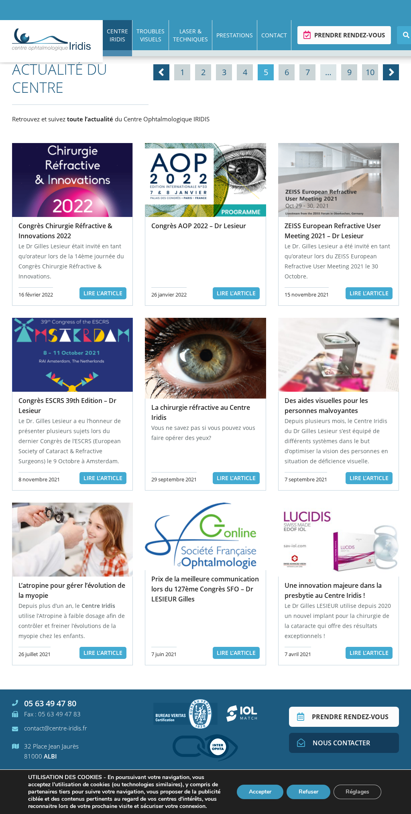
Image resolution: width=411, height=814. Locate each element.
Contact (274, 35)
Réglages (357, 792)
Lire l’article (102, 293)
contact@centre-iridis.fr (55, 728)
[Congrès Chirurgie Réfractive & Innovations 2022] (72, 180)
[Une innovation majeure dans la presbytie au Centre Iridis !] (338, 540)
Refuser (308, 792)
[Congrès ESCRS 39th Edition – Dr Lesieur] (72, 355)
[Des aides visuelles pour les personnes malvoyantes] (338, 355)
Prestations (234, 35)
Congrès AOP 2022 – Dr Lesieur (198, 225)
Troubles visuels (150, 35)
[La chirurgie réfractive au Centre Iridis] (205, 358)
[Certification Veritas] (185, 713)
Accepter (260, 792)
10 (370, 72)
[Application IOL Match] (242, 713)
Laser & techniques (190, 35)
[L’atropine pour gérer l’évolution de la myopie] (72, 540)
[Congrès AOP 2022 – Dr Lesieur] (205, 180)
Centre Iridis (117, 35)
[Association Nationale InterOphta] (205, 748)
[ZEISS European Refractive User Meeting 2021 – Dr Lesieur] (338, 180)
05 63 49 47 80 (50, 703)
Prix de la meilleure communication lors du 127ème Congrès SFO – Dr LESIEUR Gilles (205, 589)
